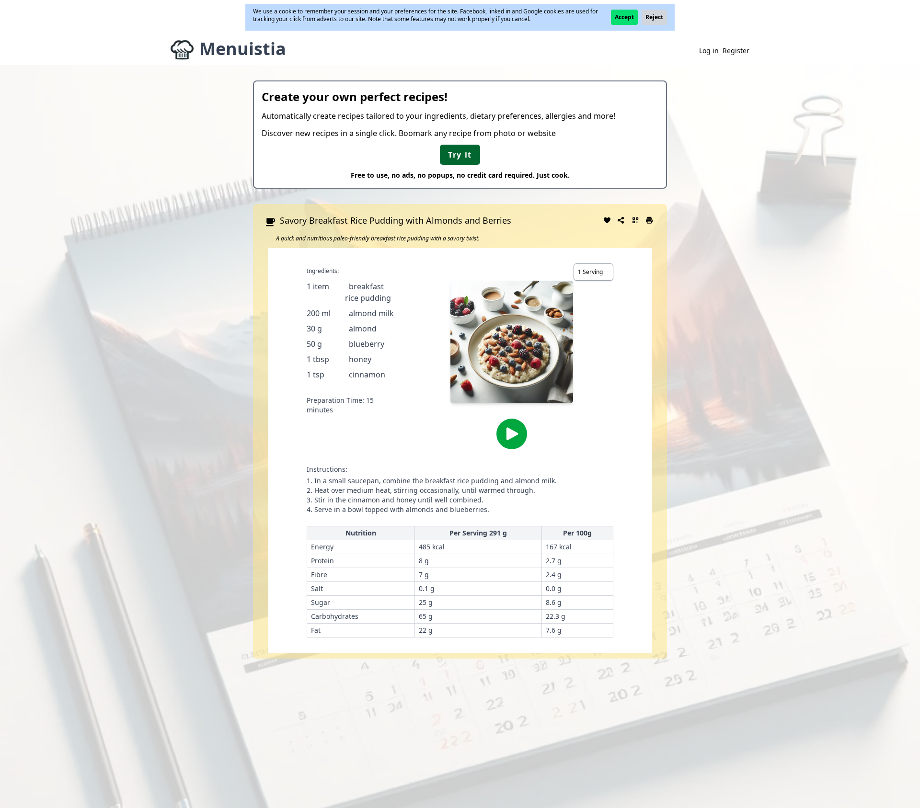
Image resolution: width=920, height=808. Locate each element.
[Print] (649, 219)
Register (736, 50)
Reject (654, 17)
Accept (624, 17)
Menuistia (242, 48)
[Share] (621, 219)
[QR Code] (635, 219)
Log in (709, 50)
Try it (460, 154)
